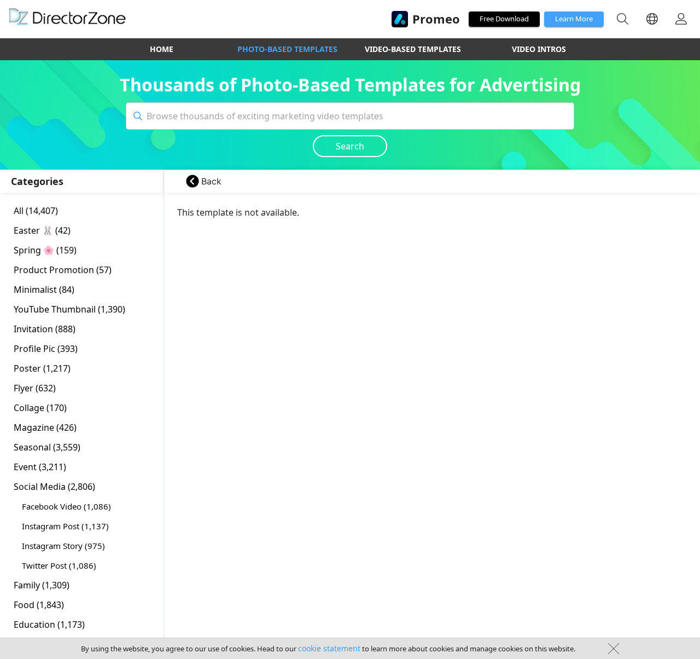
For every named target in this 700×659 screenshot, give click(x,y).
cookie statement (329, 648)
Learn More (574, 19)
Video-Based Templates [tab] (413, 49)
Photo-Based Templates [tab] (287, 49)
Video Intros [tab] (539, 49)
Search (350, 146)
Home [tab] (161, 49)
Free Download (504, 19)
